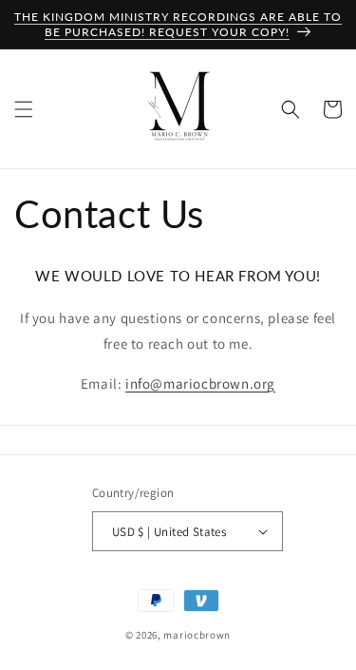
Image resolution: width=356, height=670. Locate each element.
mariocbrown (197, 634)
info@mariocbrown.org (200, 383)
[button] (24, 109)
